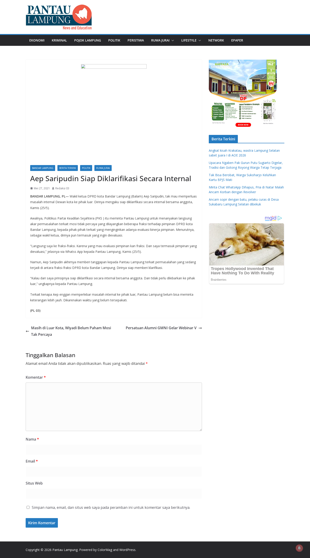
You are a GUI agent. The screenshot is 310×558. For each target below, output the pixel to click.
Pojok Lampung (87, 40)
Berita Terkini (67, 168)
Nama (32, 439)
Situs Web (34, 483)
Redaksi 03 (62, 188)
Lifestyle (189, 40)
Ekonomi (36, 40)
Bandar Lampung (42, 168)
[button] (172, 40)
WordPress (127, 550)
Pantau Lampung (65, 550)
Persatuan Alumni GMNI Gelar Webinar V (161, 327)
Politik (114, 40)
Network (216, 40)
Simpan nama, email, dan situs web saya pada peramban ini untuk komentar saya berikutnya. (111, 507)
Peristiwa (136, 40)
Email (32, 461)
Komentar (36, 377)
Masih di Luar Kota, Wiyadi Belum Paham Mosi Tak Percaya (71, 331)
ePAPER (237, 40)
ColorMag (105, 550)
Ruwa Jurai (160, 40)
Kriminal (59, 40)
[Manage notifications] (299, 548)
